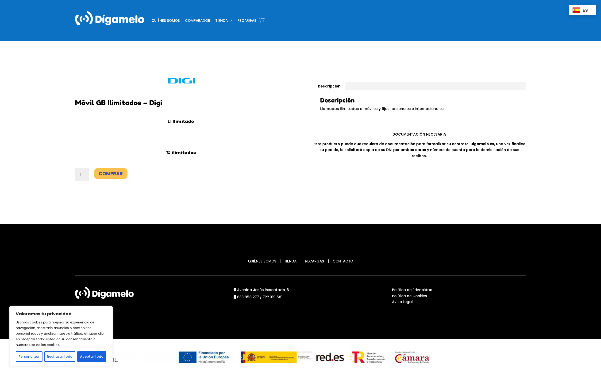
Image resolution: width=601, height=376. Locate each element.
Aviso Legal (402, 301)
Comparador (197, 20)
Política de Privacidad (412, 289)
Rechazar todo (60, 356)
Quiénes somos (165, 20)
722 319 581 (272, 297)
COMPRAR (111, 173)
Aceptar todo (92, 356)
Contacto (343, 261)
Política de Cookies (409, 295)
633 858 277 (248, 297)
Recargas (247, 20)
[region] (61, 336)
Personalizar (29, 356)
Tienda (221, 20)
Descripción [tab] (329, 86)
